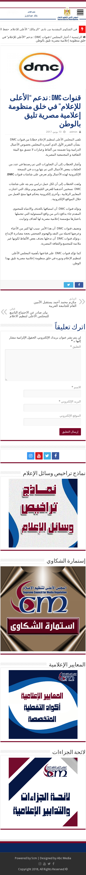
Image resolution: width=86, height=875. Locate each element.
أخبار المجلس (60, 37)
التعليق (75, 346)
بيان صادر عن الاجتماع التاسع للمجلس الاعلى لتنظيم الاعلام (29, 313)
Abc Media (64, 858)
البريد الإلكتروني (70, 401)
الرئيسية (77, 37)
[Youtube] (39, 456)
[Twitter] (47, 456)
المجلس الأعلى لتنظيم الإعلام (56, 139)
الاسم (76, 387)
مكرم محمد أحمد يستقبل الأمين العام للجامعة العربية (55, 302)
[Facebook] (55, 456)
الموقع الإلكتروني (70, 415)
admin (73, 131)
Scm (34, 858)
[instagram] (30, 456)
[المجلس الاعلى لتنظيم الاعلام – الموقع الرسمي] (43, 11)
